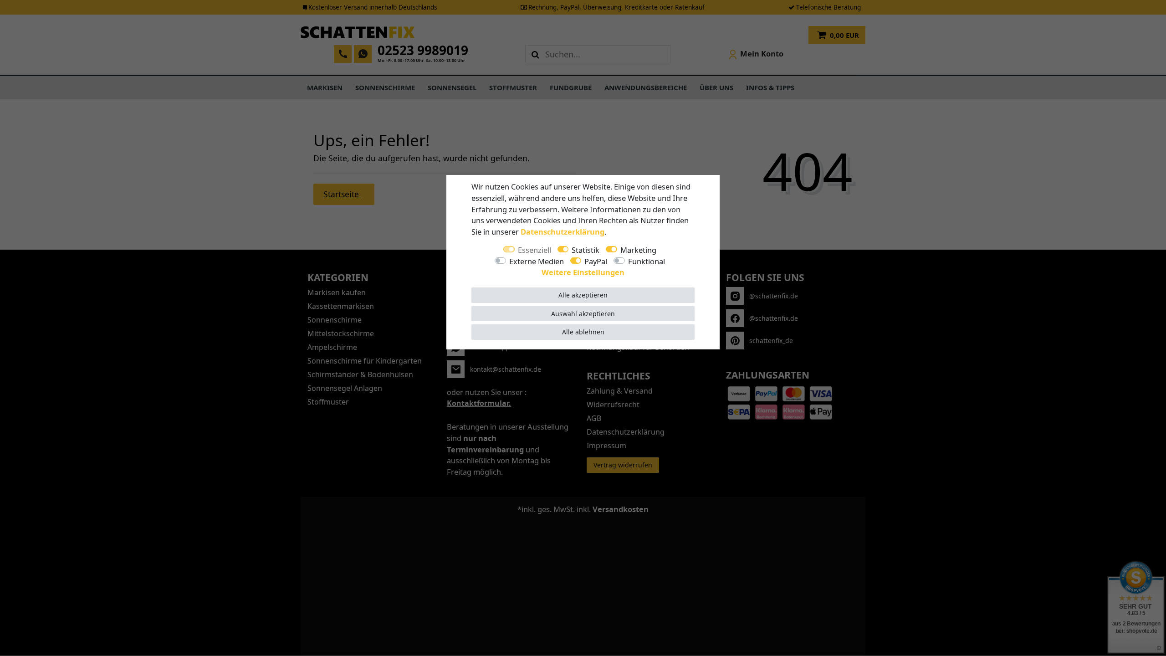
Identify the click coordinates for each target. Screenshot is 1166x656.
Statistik (585, 250)
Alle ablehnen (583, 332)
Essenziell (534, 250)
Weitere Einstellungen (583, 272)
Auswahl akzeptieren (583, 313)
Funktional (646, 261)
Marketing (638, 250)
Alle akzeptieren (583, 295)
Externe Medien (536, 261)
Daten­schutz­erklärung (562, 231)
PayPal (595, 261)
